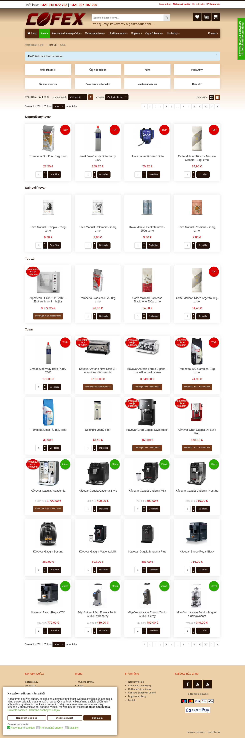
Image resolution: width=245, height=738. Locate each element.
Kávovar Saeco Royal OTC (48, 612)
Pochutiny (197, 69)
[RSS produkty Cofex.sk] (197, 684)
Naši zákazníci (48, 69)
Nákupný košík (181, 4)
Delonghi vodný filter (97, 429)
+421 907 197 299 (83, 5)
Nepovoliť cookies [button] (26, 717)
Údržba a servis (48, 84)
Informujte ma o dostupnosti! (48, 316)
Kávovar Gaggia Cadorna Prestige (197, 490)
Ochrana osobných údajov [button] (44, 710)
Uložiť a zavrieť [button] (64, 717)
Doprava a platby (137, 696)
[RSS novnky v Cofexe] (207, 684)
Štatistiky (73, 727)
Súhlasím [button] (97, 717)
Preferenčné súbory (51, 727)
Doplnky (197, 84)
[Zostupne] (90, 97)
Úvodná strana (86, 681)
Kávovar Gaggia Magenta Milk (97, 551)
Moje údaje (165, 4)
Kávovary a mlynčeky (98, 84)
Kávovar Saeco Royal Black (197, 551)
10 (206, 106)
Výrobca (100, 97)
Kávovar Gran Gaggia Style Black (147, 429)
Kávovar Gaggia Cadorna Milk (147, 490)
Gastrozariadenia (147, 84)
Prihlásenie (213, 4)
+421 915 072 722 (53, 5)
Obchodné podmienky (139, 685)
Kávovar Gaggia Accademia (48, 490)
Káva (147, 69)
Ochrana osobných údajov (142, 692)
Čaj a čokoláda (97, 69)
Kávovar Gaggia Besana (48, 551)
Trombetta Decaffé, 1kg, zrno (48, 429)
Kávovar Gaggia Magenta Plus (147, 551)
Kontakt (132, 700)
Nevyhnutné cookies (22, 727)
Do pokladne (198, 4)
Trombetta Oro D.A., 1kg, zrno (48, 156)
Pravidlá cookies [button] (17, 710)
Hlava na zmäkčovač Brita (147, 156)
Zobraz (48, 106)
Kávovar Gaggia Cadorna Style (97, 490)
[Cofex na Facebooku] (187, 684)
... (177, 106)
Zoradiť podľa (60, 97)
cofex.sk (52, 44)
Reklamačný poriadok (139, 689)
